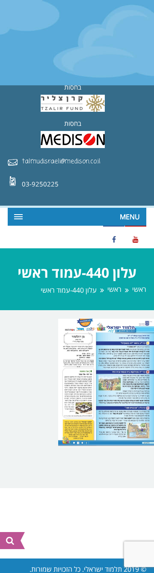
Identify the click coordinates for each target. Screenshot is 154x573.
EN (14, 236)
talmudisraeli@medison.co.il (61, 161)
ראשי (139, 289)
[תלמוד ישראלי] (77, 42)
